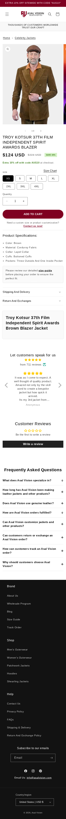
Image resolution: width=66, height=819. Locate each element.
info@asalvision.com (39, 777)
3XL (22, 186)
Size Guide (13, 619)
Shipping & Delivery (19, 727)
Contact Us (13, 703)
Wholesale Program (19, 603)
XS (8, 178)
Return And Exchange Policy (24, 735)
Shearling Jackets (18, 681)
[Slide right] (41, 131)
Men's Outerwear (17, 649)
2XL (8, 186)
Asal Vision (37, 813)
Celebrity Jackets (25, 37)
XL (53, 178)
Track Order (14, 627)
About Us (12, 595)
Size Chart (50, 170)
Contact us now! (33, 226)
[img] (33, 359)
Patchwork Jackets (18, 665)
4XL (36, 186)
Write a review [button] (33, 444)
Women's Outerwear (19, 657)
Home (6, 37)
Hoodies (12, 673)
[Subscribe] (51, 758)
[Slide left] (25, 131)
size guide (45, 270)
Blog (9, 611)
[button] (7, 14)
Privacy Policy (15, 711)
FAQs (10, 719)
